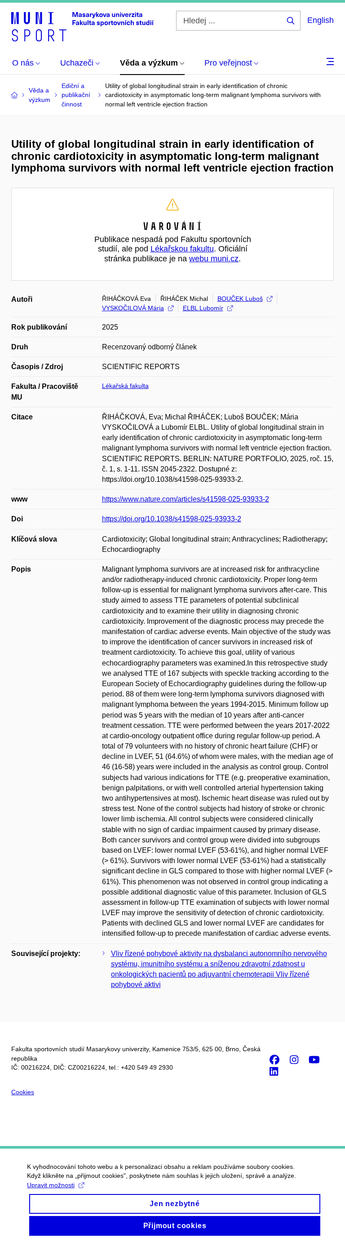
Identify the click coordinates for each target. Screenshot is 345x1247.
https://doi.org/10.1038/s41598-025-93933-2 (171, 519)
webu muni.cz (214, 258)
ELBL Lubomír (203, 308)
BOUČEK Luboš (240, 298)
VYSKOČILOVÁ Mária (133, 308)
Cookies (22, 1092)
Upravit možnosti (51, 1185)
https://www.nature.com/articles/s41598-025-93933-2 (185, 499)
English (320, 20)
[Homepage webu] (82, 26)
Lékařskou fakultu (182, 248)
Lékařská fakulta (125, 385)
